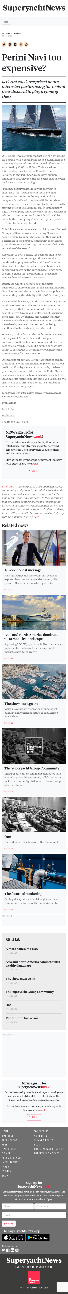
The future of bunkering (23, 893)
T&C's (37, 1144)
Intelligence (10, 1162)
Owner (6, 1153)
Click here (8, 486)
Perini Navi (8, 409)
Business (8, 1135)
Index (5, 1166)
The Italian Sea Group (15, 421)
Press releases (12, 1157)
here (36, 517)
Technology (10, 1140)
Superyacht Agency (47, 1153)
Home (5, 1131)
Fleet (5, 1144)
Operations (9, 1149)
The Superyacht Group (49, 1149)
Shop (5, 1175)
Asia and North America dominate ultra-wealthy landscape (31, 636)
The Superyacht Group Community (31, 768)
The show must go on (21, 703)
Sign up (34, 471)
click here (23, 396)
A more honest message (23, 570)
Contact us (41, 1131)
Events (6, 1171)
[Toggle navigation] (6, 21)
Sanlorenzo (8, 415)
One (7, 836)
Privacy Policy (44, 1140)
